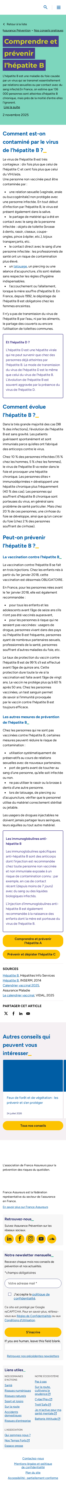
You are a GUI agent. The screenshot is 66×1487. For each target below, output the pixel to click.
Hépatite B (11, 975)
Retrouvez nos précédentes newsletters (33, 1356)
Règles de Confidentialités (34, 1316)
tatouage (20, 266)
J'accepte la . (32, 1296)
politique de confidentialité (32, 1296)
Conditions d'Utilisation (20, 1320)
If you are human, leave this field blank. (33, 1341)
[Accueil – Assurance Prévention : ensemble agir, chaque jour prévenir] (19, 7)
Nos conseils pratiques (48, 30)
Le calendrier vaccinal (18, 995)
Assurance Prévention (16, 30)
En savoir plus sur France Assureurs (25, 1207)
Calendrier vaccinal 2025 (21, 985)
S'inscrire (33, 1332)
